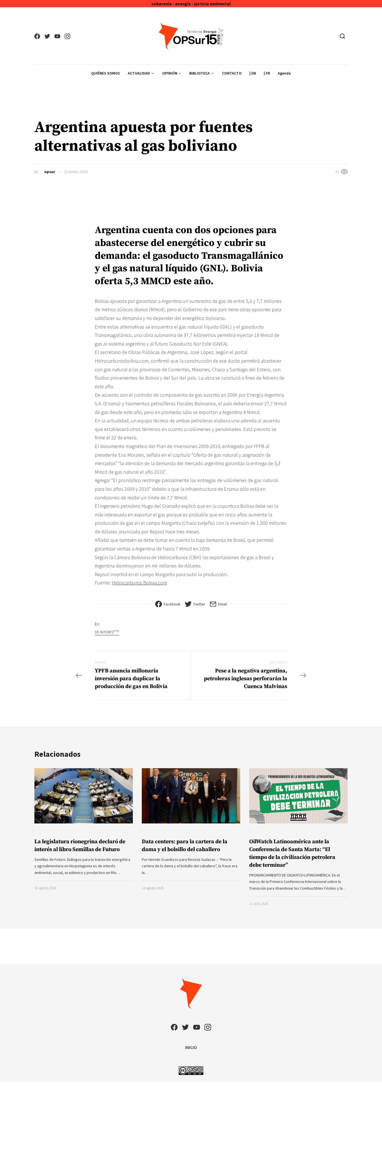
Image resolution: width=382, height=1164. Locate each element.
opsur (49, 171)
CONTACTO (232, 73)
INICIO (191, 1047)
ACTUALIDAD (139, 73)
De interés (107, 631)
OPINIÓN (169, 73)
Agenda (284, 73)
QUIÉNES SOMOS (105, 73)
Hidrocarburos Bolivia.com (139, 582)
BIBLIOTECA (199, 73)
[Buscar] (342, 36)
